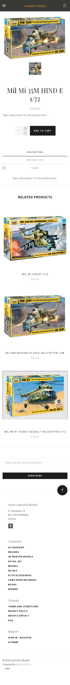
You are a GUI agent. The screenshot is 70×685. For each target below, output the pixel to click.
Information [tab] (35, 160)
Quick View (35, 240)
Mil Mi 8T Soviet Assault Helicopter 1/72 (35, 431)
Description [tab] (35, 152)
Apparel (13, 589)
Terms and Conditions (23, 606)
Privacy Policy (18, 611)
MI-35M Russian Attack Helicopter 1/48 (35, 352)
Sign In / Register (20, 637)
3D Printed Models (20, 556)
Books (12, 584)
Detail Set (15, 561)
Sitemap (13, 642)
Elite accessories (19, 575)
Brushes (13, 552)
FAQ (10, 620)
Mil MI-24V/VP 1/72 (35, 274)
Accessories (16, 547)
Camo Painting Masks (22, 580)
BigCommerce (23, 664)
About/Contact (18, 615)
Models (13, 566)
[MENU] (5, 5)
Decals (12, 570)
